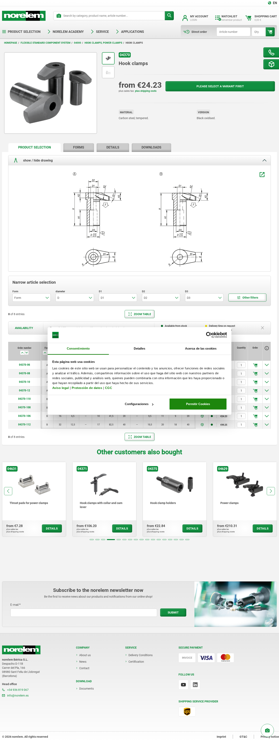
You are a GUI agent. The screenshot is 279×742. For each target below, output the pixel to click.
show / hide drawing (37, 160)
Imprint (221, 736)
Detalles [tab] (139, 348)
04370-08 (24, 373)
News (82, 661)
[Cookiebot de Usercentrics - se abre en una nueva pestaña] (209, 335)
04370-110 (24, 398)
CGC (108, 388)
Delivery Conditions (140, 655)
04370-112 (24, 424)
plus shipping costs (145, 91)
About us (85, 655)
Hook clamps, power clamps (103, 42)
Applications (132, 32)
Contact (84, 668)
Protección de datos (87, 388)
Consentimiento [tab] (78, 348)
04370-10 (24, 381)
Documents (86, 688)
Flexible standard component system (45, 42)
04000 (77, 42)
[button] (92, 539)
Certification (136, 661)
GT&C (243, 736)
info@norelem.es (18, 695)
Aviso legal (60, 388)
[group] (34, 499)
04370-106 (24, 416)
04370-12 (24, 390)
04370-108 (24, 407)
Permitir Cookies (198, 404)
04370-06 (24, 364)
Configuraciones (136, 404)
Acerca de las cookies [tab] (201, 348)
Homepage (10, 43)
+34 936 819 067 (18, 689)
